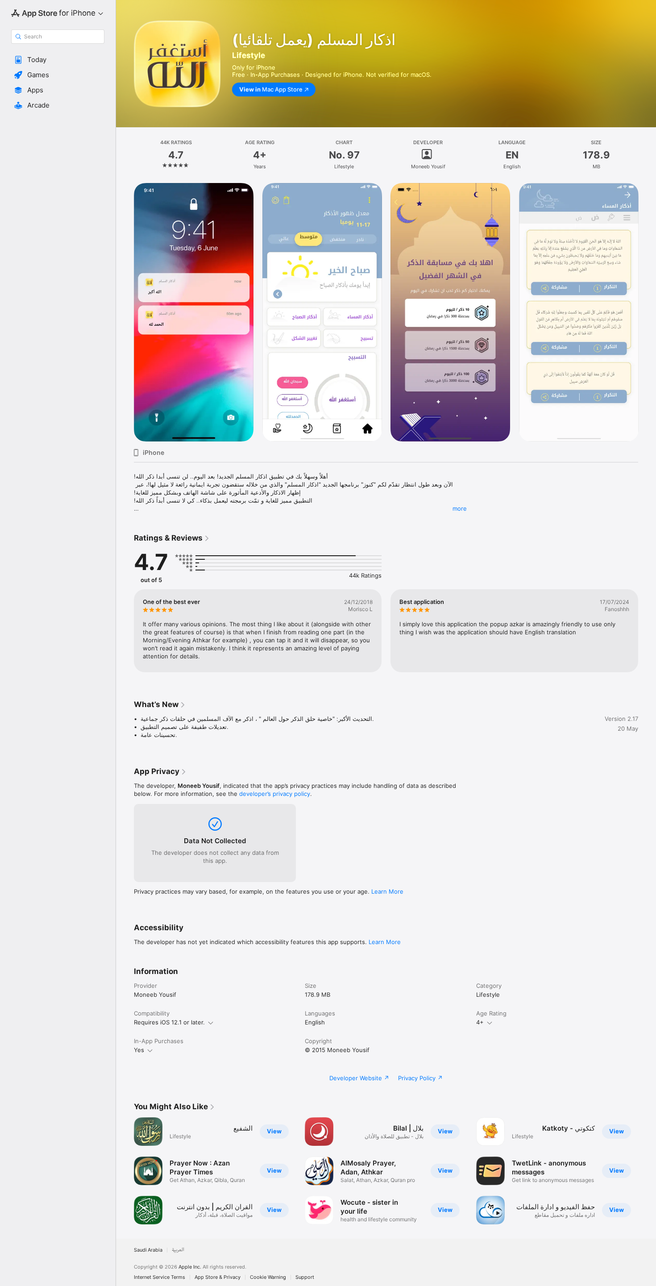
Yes (139, 1049)
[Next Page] (647, 312)
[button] (58, 60)
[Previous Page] (125, 312)
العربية (178, 1250)
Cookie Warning (268, 1277)
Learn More (387, 891)
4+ (480, 1022)
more (460, 508)
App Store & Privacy (218, 1277)
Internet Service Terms (159, 1277)
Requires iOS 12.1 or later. (169, 1022)
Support (304, 1277)
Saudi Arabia (148, 1250)
